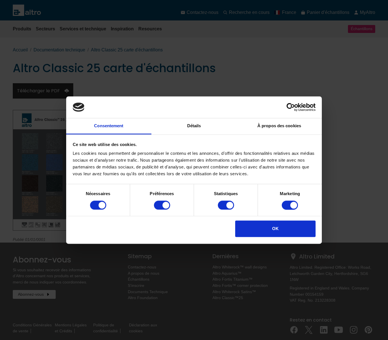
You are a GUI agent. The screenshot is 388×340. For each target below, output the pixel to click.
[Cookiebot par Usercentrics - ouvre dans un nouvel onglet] (291, 107)
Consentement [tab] (108, 126)
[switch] (162, 205)
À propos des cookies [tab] (279, 126)
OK (275, 228)
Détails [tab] (194, 126)
